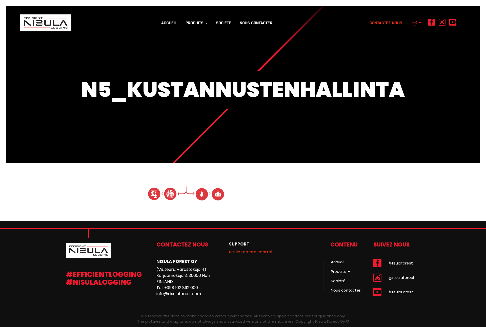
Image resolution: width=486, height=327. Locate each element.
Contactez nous (386, 23)
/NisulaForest (401, 292)
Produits (195, 23)
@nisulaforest (402, 277)
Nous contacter (256, 23)
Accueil (169, 23)
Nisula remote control (250, 252)
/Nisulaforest (401, 263)
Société (223, 23)
